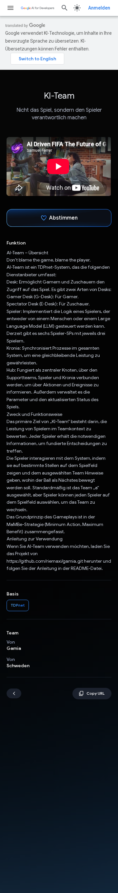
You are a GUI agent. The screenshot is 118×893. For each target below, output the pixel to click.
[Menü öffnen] (10, 8)
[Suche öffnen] (65, 8)
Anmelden (99, 7)
